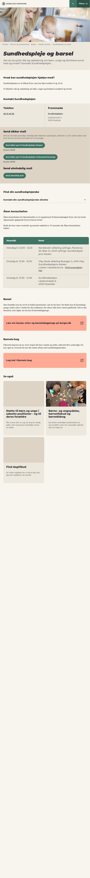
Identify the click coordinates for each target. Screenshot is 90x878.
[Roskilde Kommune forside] (14, 3)
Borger (33, 44)
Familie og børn (44, 44)
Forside (5, 44)
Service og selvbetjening (19, 44)
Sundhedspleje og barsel (62, 44)
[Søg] (73, 4)
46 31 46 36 (8, 114)
